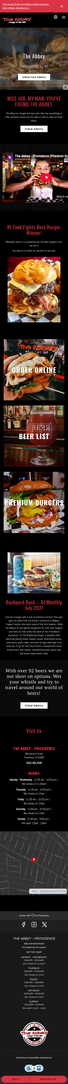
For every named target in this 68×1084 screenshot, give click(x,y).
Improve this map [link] (58, 891)
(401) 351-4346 (34, 951)
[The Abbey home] (17, 20)
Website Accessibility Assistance (34, 1057)
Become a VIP (48, 1079)
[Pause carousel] (65, 87)
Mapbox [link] (35, 891)
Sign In (15, 1079)
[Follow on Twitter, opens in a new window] (44, 925)
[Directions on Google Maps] (34, 863)
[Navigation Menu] (63, 17)
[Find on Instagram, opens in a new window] (34, 925)
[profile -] (56, 17)
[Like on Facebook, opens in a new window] (23, 925)
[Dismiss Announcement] (61, 6)
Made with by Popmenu (25, 915)
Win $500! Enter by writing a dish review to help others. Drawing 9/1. (26, 6)
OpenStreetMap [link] (46, 891)
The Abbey (34, 1034)
